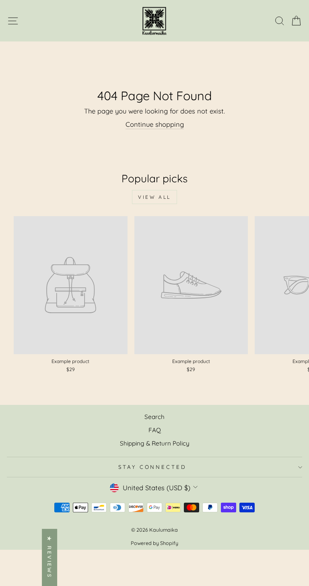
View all (154, 197)
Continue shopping (155, 124)
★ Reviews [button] (49, 557)
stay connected (152, 467)
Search (154, 417)
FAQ (154, 430)
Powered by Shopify (154, 543)
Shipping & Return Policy (155, 443)
